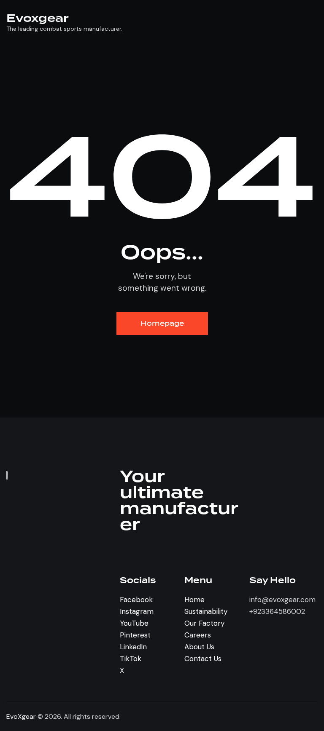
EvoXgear (21, 716)
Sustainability (205, 611)
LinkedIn (133, 646)
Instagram (137, 611)
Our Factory (204, 623)
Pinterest (135, 635)
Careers (197, 635)
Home (194, 599)
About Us (199, 646)
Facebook (136, 599)
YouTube (134, 623)
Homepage (162, 323)
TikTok (130, 658)
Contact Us (202, 658)
